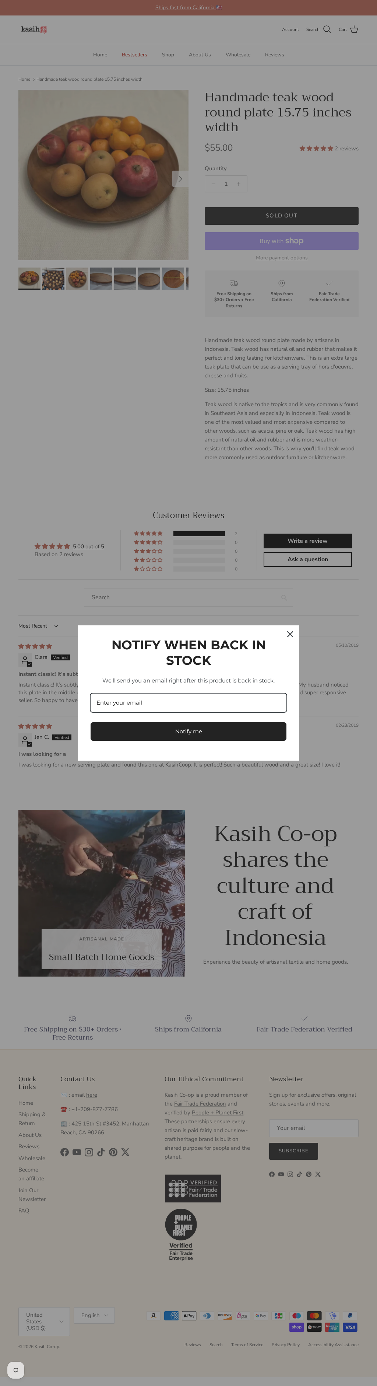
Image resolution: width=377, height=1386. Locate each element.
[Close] (290, 634)
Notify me (188, 731)
